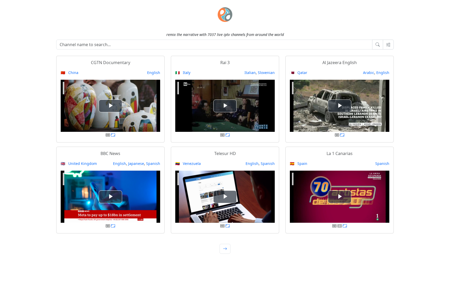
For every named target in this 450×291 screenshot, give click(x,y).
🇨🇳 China (69, 72)
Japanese (136, 163)
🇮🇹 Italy (182, 72)
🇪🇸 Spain (298, 163)
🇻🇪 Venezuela (188, 163)
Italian (250, 72)
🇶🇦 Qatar (298, 72)
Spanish (153, 163)
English (153, 72)
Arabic (368, 72)
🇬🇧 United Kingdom (79, 163)
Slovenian (266, 72)
